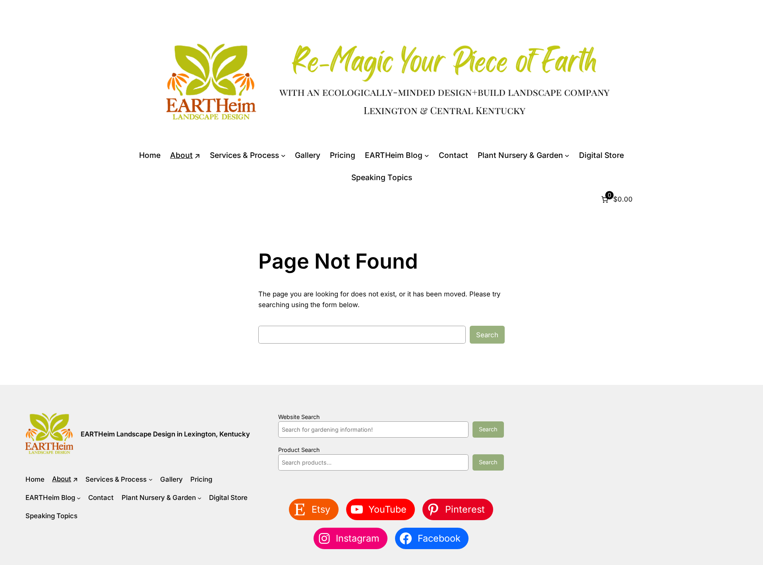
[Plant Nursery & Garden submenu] (567, 155)
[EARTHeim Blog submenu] (426, 155)
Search (487, 335)
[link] (616, 199)
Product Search (299, 449)
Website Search (299, 416)
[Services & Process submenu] (283, 155)
